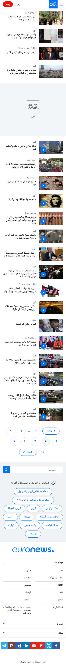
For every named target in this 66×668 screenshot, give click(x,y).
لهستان (27, 517)
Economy (30, 213)
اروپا (61, 570)
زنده (8, 4)
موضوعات (58, 562)
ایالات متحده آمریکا (49, 517)
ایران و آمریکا (14, 509)
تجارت (11, 525)
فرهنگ (28, 592)
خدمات (59, 624)
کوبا (34, 30)
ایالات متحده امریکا (27, 48)
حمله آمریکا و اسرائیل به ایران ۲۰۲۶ (33, 500)
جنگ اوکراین (52, 509)
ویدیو (60, 600)
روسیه (10, 517)
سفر (61, 592)
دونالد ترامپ (52, 525)
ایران (34, 248)
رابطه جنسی (30, 525)
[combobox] (33, 469)
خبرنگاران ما (57, 607)
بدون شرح (31, 177)
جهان (34, 320)
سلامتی (27, 585)
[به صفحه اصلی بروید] (53, 4)
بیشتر (60, 633)
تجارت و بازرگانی (55, 578)
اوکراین (33, 534)
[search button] (6, 469)
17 (42, 452)
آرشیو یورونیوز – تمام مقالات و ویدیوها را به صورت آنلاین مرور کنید (17, 610)
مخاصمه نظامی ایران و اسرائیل (33, 492)
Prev (49, 431)
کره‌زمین (27, 578)
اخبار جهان (31, 159)
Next (29, 452)
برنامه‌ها (27, 600)
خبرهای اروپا (30, 12)
